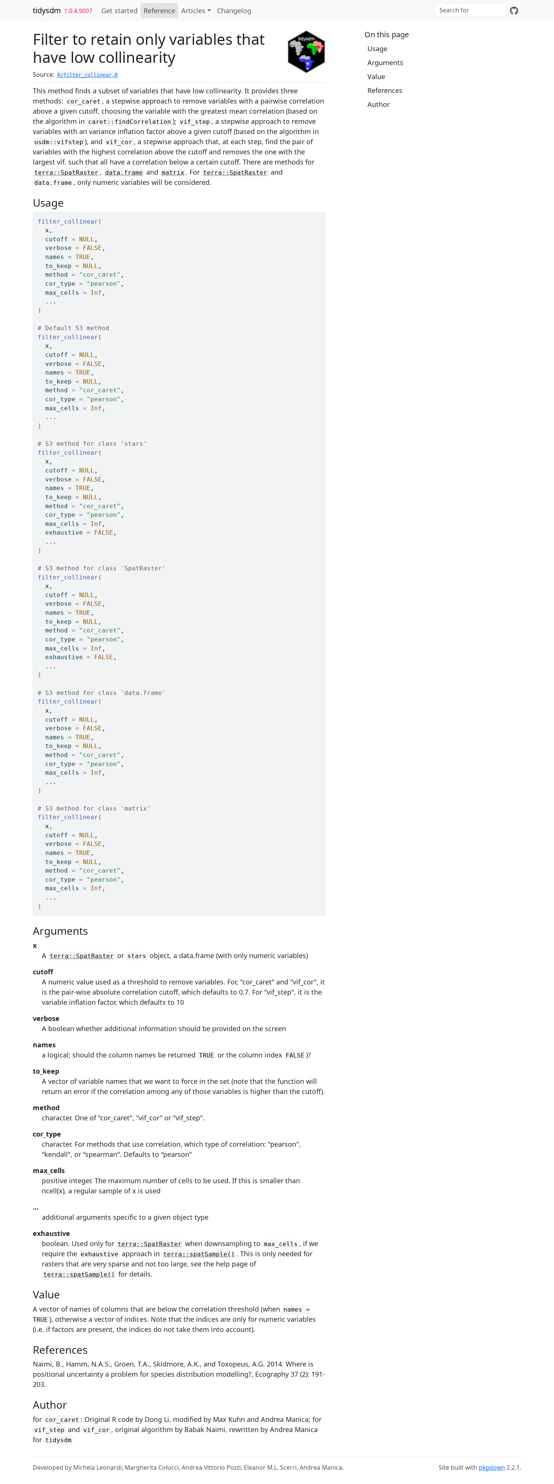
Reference (159, 10)
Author (378, 104)
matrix (173, 172)
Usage (377, 48)
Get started (119, 10)
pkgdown (492, 1467)
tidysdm (47, 10)
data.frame (124, 172)
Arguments (385, 62)
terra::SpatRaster (66, 172)
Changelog (234, 10)
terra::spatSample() (199, 1254)
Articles (193, 10)
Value (376, 76)
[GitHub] (514, 10)
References (384, 90)
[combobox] (471, 10)
